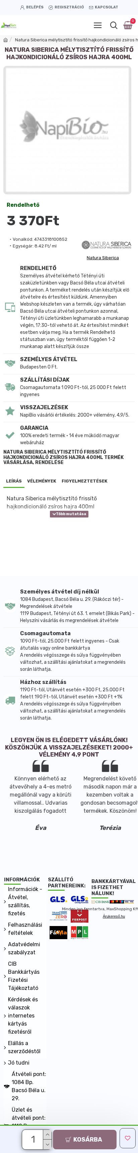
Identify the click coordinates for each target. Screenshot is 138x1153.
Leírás (14, 481)
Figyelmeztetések (85, 481)
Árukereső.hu (114, 916)
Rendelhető (23, 205)
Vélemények (41, 481)
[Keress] (113, 25)
